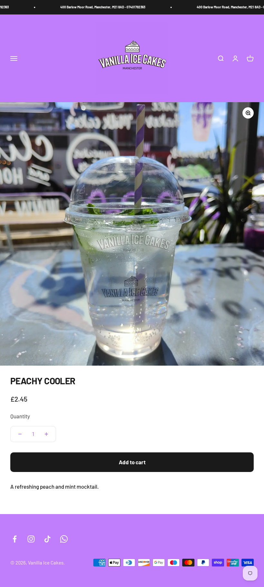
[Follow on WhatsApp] (64, 539)
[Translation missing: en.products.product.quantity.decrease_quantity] (20, 434)
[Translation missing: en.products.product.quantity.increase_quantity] (46, 434)
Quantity (20, 416)
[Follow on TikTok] (47, 539)
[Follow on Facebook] (14, 539)
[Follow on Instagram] (31, 539)
